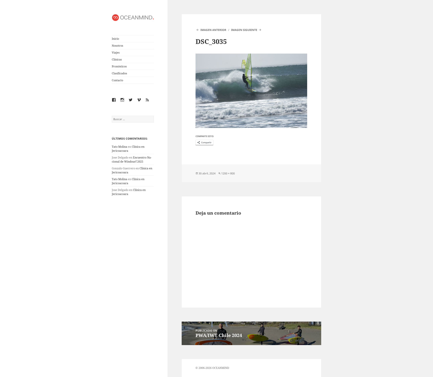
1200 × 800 (228, 173)
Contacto (117, 80)
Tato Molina (119, 147)
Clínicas (117, 59)
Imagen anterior (213, 30)
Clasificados (119, 73)
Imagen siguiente (244, 30)
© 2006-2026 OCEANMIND (212, 368)
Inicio (115, 39)
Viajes (116, 52)
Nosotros (117, 45)
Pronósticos (119, 66)
